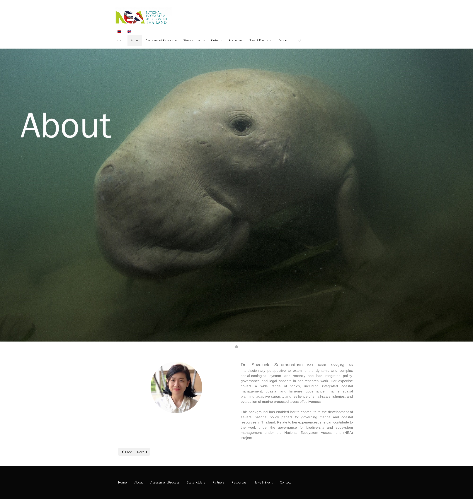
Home (122, 482)
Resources (239, 482)
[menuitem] (120, 40)
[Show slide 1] (236, 346)
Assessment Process (164, 482)
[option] (119, 31)
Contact (285, 482)
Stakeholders (196, 482)
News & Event (263, 482)
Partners (218, 482)
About (138, 482)
